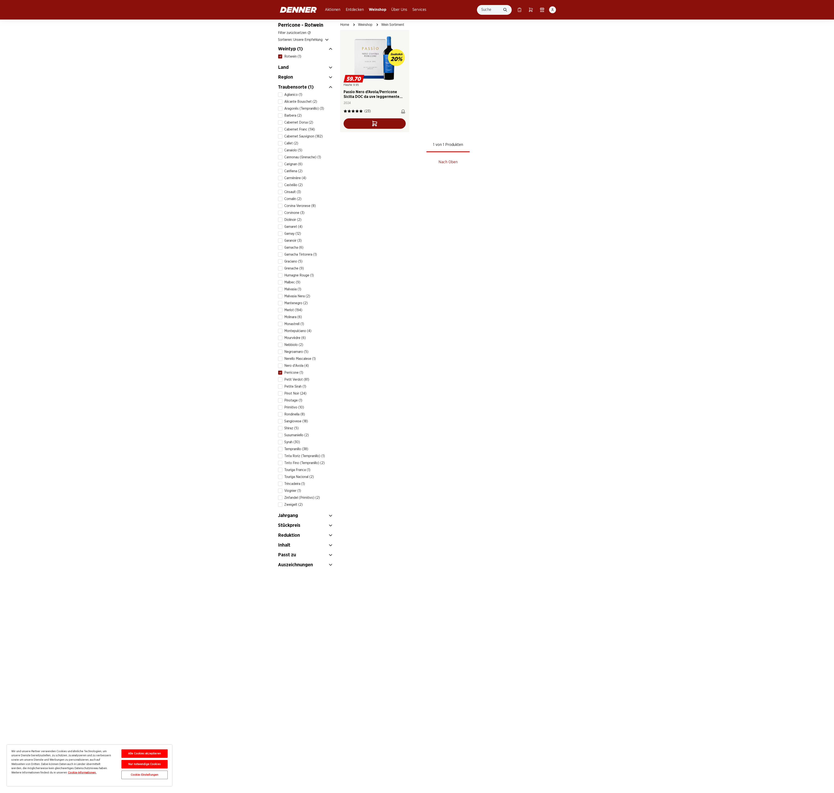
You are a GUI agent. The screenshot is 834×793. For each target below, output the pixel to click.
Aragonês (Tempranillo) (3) (304, 108)
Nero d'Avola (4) (296, 365)
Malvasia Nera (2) (297, 296)
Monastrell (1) (294, 324)
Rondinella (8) (294, 414)
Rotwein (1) (292, 56)
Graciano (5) (293, 261)
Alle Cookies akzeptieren (144, 753)
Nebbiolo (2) (293, 345)
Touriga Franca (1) (297, 470)
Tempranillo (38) (296, 449)
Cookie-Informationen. (82, 772)
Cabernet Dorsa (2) (298, 122)
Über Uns (399, 10)
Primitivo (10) (294, 407)
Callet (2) (291, 143)
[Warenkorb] (530, 9)
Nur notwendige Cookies (144, 764)
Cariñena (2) (293, 171)
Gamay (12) (292, 233)
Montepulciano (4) (297, 331)
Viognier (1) (292, 490)
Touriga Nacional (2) (299, 477)
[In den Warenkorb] (375, 123)
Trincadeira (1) (294, 484)
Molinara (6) (293, 317)
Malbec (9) (292, 282)
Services (419, 10)
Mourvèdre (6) (295, 338)
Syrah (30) (292, 442)
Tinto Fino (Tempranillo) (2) (304, 463)
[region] (89, 765)
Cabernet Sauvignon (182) (303, 136)
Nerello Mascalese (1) (300, 358)
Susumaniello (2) (296, 435)
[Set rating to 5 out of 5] (361, 111)
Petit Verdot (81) (296, 379)
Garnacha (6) (293, 247)
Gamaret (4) (293, 226)
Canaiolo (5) (293, 150)
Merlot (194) (293, 310)
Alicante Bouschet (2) (300, 101)
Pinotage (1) (293, 400)
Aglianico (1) (293, 94)
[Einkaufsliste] (519, 9)
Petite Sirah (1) (295, 386)
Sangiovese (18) (296, 421)
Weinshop (377, 10)
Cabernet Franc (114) (299, 129)
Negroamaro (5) (296, 352)
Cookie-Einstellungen (145, 774)
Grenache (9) (294, 268)
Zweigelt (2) (293, 504)
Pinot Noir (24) (295, 393)
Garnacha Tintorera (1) (300, 254)
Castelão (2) (293, 185)
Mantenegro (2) (296, 303)
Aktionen (332, 10)
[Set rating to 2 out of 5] (349, 111)
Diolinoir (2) (292, 219)
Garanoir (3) (293, 240)
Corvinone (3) (294, 213)
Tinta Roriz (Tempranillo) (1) (304, 456)
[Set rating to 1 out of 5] (345, 111)
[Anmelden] (552, 9)
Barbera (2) (293, 115)
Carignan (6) (293, 164)
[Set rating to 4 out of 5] (357, 111)
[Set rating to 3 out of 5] (353, 111)
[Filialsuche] (542, 9)
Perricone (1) (293, 372)
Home (344, 24)
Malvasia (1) (292, 289)
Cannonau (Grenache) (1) (302, 157)
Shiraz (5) (291, 428)
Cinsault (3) (292, 192)
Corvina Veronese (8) (300, 206)
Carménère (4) (295, 178)
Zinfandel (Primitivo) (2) (302, 497)
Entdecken (355, 10)
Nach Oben (448, 162)
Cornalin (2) (292, 199)
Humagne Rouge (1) (299, 275)
